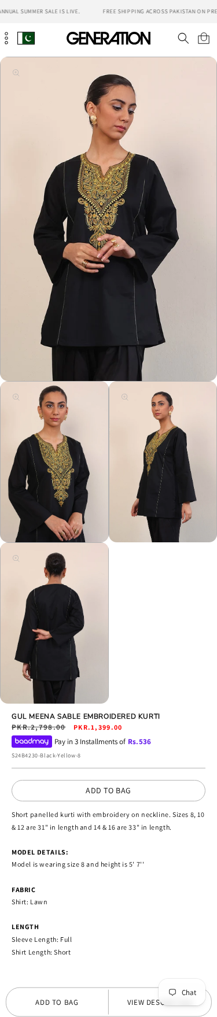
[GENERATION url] (108, 38)
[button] (183, 38)
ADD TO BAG (108, 790)
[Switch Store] (26, 38)
